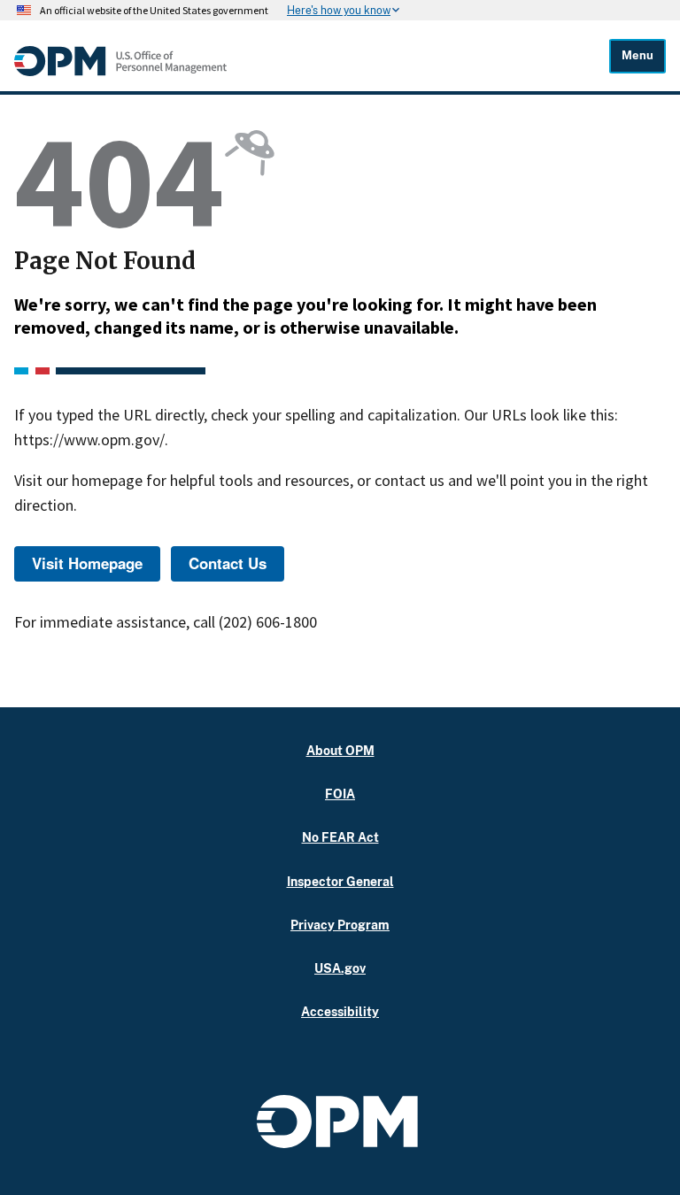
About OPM (340, 750)
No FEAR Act (340, 836)
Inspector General (340, 881)
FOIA (340, 793)
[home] (120, 72)
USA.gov (340, 967)
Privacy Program (340, 924)
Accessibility (340, 1011)
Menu (637, 55)
